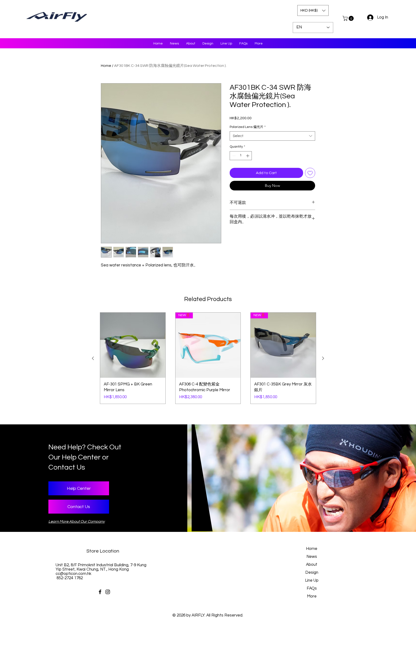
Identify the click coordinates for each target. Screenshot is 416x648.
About (311, 564)
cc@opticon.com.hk (73, 574)
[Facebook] (100, 592)
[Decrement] (233, 155)
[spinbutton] (240, 155)
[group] (208, 358)
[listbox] (313, 10)
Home (106, 66)
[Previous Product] (93, 358)
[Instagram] (108, 592)
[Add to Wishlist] (310, 173)
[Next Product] (323, 358)
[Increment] (248, 155)
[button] (313, 10)
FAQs (312, 588)
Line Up (311, 580)
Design (311, 572)
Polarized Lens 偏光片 (248, 127)
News (311, 556)
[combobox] (272, 136)
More (312, 596)
